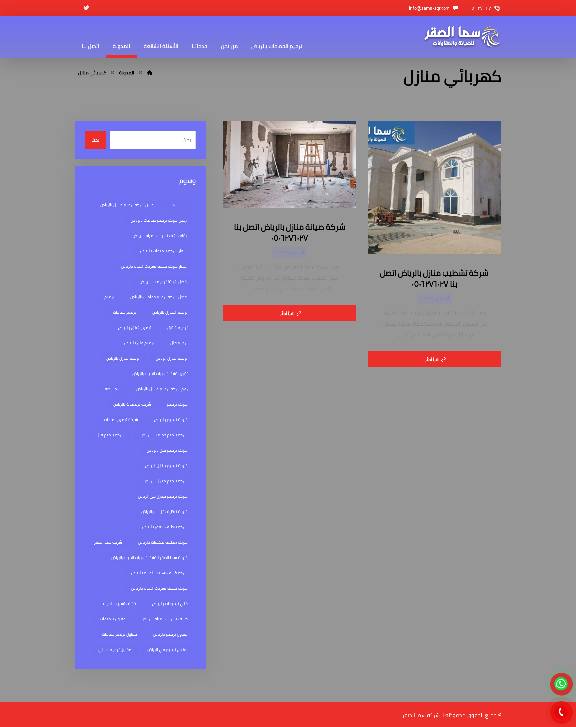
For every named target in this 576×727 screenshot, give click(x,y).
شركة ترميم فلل (111, 435)
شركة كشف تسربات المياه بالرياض (159, 573)
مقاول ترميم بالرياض (170, 634)
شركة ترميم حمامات (121, 419)
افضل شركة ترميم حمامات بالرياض (159, 297)
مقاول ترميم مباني (114, 649)
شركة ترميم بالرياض (171, 419)
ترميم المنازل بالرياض (170, 312)
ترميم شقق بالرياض (134, 327)
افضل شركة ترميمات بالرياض (164, 281)
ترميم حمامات (124, 312)
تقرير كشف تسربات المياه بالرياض (160, 373)
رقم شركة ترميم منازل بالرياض (162, 389)
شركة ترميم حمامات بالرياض (164, 435)
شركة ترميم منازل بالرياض (166, 481)
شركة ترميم (177, 404)
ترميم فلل (179, 343)
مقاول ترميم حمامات (119, 634)
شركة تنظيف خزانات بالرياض (164, 511)
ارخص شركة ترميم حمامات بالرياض (159, 220)
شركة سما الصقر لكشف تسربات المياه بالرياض (149, 557)
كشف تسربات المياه (119, 603)
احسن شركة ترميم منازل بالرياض (127, 205)
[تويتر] (86, 8)
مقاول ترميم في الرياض (167, 649)
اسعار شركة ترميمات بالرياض (164, 251)
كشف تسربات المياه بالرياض (165, 619)
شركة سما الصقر (108, 542)
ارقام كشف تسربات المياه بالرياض (160, 235)
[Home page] (149, 72)
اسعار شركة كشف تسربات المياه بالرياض (154, 266)
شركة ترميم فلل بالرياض (167, 450)
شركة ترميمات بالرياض (132, 404)
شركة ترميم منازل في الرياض (163, 496)
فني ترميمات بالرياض (170, 603)
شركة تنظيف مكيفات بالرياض (163, 542)
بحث (95, 140)
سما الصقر (111, 389)
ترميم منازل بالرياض (123, 358)
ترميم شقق (177, 327)
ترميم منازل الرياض (172, 358)
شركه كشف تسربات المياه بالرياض (159, 588)
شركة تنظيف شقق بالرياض (165, 527)
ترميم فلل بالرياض (139, 343)
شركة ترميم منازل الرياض (166, 465)
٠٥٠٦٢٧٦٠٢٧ (179, 205)
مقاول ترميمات (113, 619)
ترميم (109, 297)
